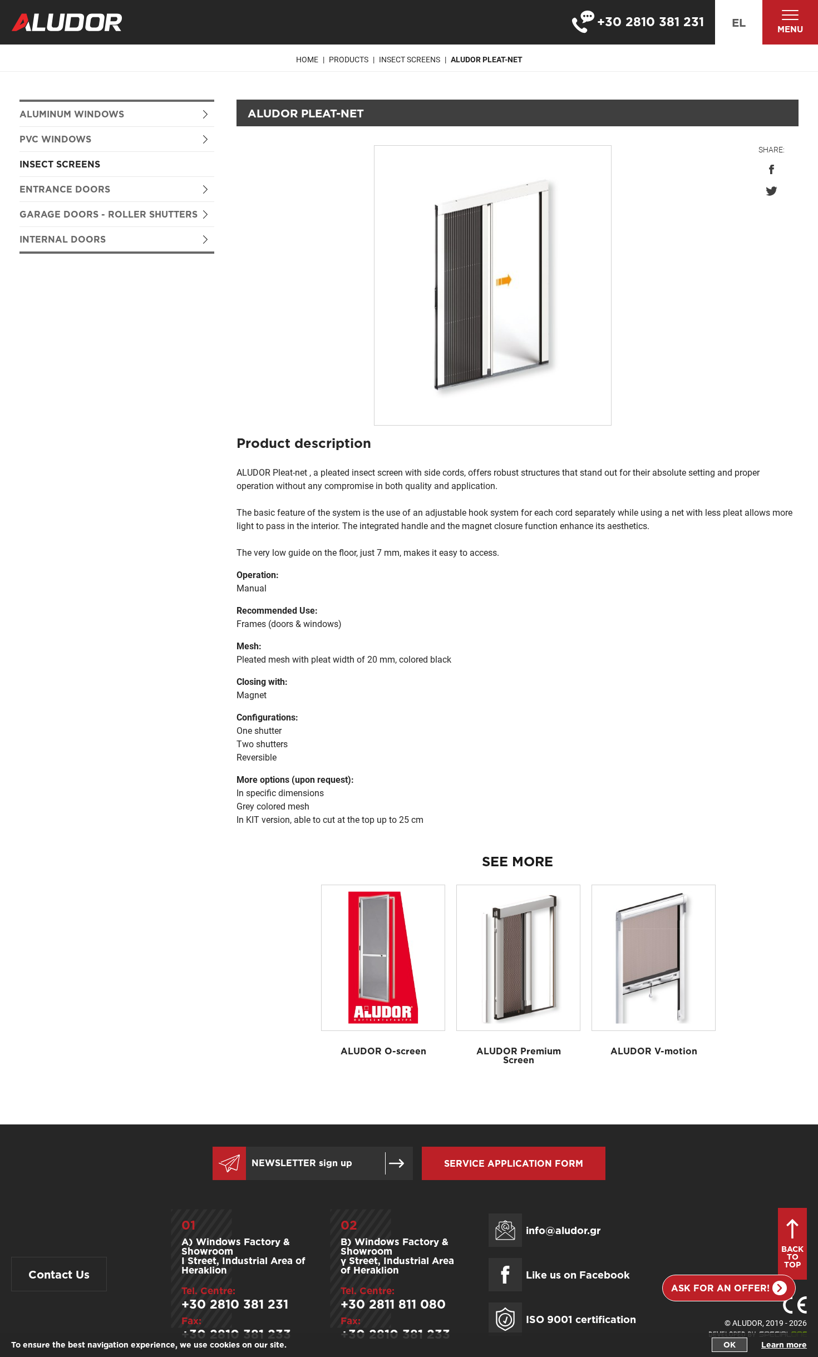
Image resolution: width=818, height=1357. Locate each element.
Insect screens (59, 164)
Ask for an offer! (720, 1288)
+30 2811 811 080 (393, 1304)
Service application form (513, 1163)
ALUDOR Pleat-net (487, 59)
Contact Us (59, 1274)
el (739, 22)
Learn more (784, 1344)
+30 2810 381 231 (234, 1304)
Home (307, 59)
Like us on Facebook (578, 1275)
